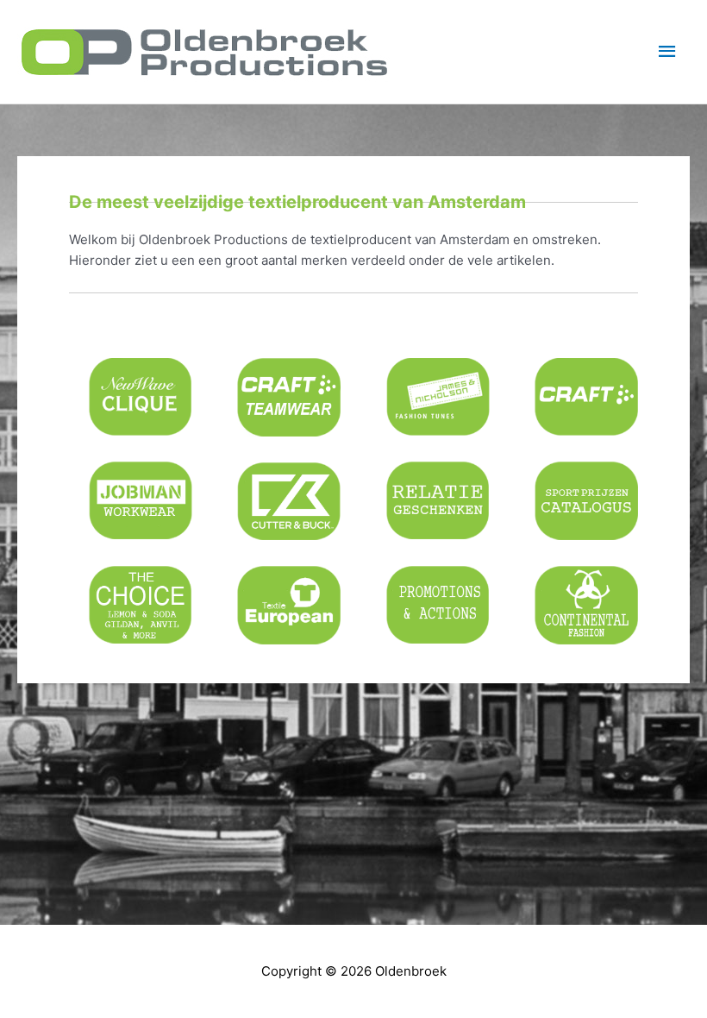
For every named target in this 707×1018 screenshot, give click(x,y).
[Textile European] (289, 605)
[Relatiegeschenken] (438, 500)
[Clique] (140, 397)
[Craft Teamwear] (289, 397)
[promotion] (438, 605)
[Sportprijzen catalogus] (586, 500)
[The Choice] (140, 605)
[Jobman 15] (140, 500)
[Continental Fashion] (586, 605)
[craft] (586, 397)
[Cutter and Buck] (289, 501)
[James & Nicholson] (438, 396)
